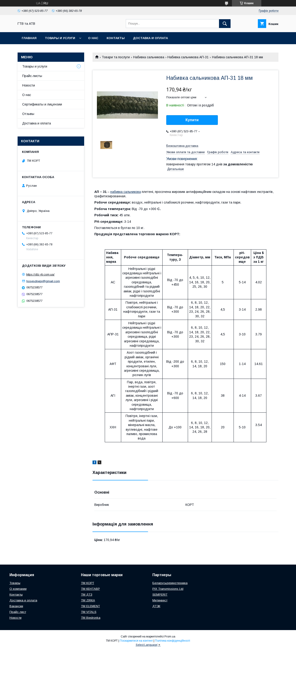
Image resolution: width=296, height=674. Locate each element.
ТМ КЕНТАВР (90, 589)
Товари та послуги (116, 57)
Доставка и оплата (150, 38)
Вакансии (16, 606)
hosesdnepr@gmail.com (43, 281)
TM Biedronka (90, 617)
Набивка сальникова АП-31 (188, 57)
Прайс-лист (17, 612)
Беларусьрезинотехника (170, 583)
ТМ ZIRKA (88, 600)
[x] (99, 463)
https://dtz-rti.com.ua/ (40, 274)
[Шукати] (225, 23)
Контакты (116, 38)
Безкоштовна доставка (182, 146)
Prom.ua (169, 636)
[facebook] (94, 463)
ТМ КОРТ (87, 583)
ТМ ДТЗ (86, 594)
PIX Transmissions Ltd (167, 589)
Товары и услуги (60, 38)
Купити (192, 120)
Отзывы (28, 114)
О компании (18, 589)
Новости (28, 85)
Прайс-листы (32, 76)
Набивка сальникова (148, 57)
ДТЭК (156, 606)
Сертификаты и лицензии (42, 104)
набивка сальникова (125, 192)
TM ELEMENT (90, 606)
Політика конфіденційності (172, 640)
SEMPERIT (159, 594)
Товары (14, 583)
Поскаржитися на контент (136, 640)
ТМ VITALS (88, 612)
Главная (29, 38)
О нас (93, 38)
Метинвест (159, 600)
